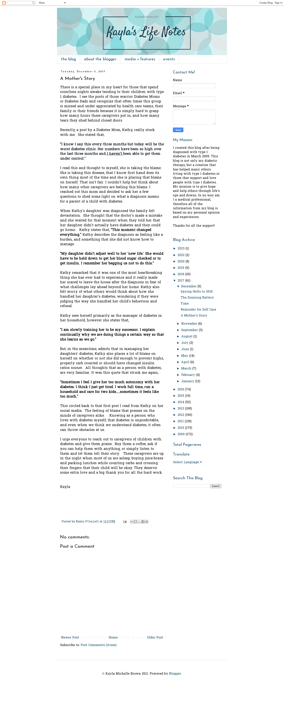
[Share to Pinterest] (147, 522)
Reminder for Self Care (198, 309)
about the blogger (100, 59)
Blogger (175, 674)
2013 (181, 408)
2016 (181, 389)
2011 (181, 421)
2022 (181, 255)
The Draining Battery (197, 297)
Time (185, 303)
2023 (181, 248)
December (189, 286)
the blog (68, 59)
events (169, 59)
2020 (181, 261)
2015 (181, 396)
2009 (182, 434)
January (188, 381)
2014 (181, 402)
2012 (181, 415)
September (190, 330)
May (185, 356)
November (189, 324)
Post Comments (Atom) (98, 645)
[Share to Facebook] (143, 522)
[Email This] (132, 522)
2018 (181, 274)
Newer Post (70, 637)
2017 (181, 280)
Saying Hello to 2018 (197, 291)
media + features (140, 59)
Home (113, 637)
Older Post (155, 637)
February (188, 375)
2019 (181, 268)
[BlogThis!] (136, 522)
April (185, 362)
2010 (181, 428)
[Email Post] (125, 522)
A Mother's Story (194, 315)
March (186, 368)
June (185, 349)
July (185, 343)
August (187, 336)
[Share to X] (139, 522)
